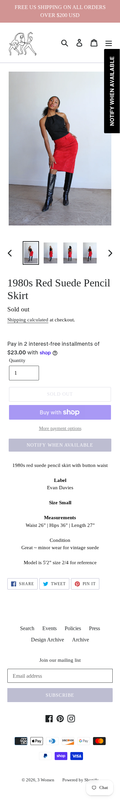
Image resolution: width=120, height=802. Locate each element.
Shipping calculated (27, 319)
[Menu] (108, 42)
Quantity (17, 360)
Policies (73, 628)
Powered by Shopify (80, 779)
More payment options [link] (60, 428)
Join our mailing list (60, 660)
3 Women (45, 779)
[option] (31, 252)
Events (49, 628)
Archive (80, 639)
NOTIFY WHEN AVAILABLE (60, 445)
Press (94, 628)
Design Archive (47, 639)
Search (27, 628)
